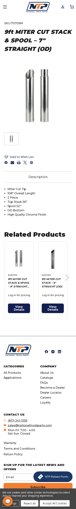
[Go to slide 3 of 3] (41, 320)
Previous (5, 281)
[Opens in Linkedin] (59, 352)
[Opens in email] (12, 162)
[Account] (62, 7)
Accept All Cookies (55, 503)
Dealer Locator (51, 392)
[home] (18, 350)
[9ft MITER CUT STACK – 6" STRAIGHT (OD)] (52, 258)
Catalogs (46, 377)
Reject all (30, 503)
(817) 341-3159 (17, 420)
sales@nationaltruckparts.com (30, 425)
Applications (13, 377)
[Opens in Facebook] (46, 352)
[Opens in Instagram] (53, 352)
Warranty (10, 443)
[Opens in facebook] (6, 162)
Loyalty (45, 402)
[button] (38, 157)
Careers (45, 397)
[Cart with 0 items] (71, 7)
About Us (47, 372)
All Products (12, 372)
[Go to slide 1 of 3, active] (30, 320)
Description (38, 177)
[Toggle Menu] (7, 7)
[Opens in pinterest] (31, 162)
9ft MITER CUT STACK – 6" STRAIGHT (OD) (52, 282)
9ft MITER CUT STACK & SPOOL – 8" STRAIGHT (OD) (18, 282)
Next (68, 281)
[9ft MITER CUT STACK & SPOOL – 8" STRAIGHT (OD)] (19, 258)
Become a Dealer (52, 387)
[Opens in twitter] (25, 162)
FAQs (44, 382)
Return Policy (13, 454)
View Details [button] (19, 308)
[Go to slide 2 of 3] (36, 320)
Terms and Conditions (19, 448)
